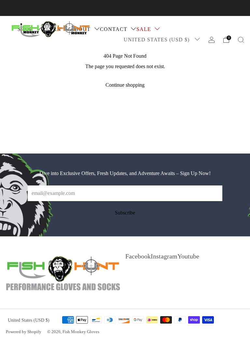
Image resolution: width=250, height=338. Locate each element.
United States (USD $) (157, 39)
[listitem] (124, 8)
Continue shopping (125, 85)
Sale (143, 29)
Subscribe (125, 212)
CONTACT (113, 29)
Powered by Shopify (23, 332)
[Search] (241, 40)
